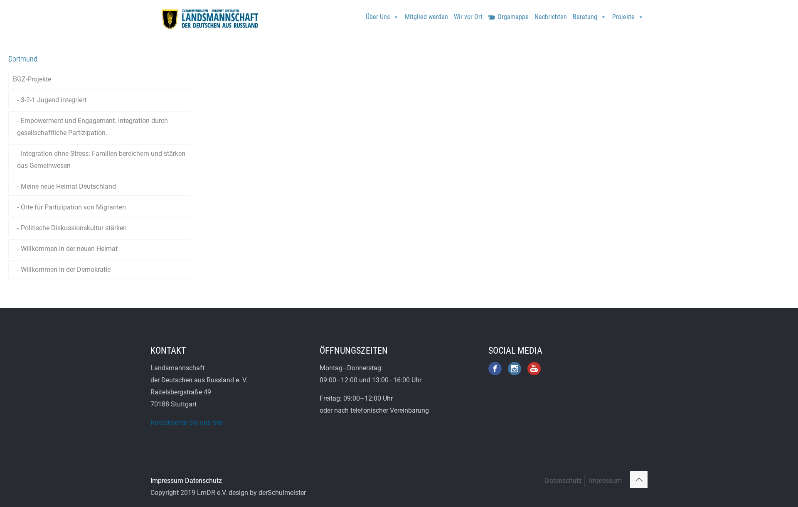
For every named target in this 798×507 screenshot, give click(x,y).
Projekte (623, 17)
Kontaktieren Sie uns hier (186, 422)
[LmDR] (209, 18)
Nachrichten (550, 17)
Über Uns (378, 17)
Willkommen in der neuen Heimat (69, 249)
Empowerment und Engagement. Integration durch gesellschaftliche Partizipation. (92, 127)
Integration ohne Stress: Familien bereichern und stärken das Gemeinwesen (101, 160)
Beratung (585, 17)
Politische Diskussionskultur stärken (74, 228)
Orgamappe (513, 17)
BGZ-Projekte (32, 79)
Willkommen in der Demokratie (66, 269)
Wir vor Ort (468, 17)
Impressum (166, 481)
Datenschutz (203, 481)
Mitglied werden (426, 17)
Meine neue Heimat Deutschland (68, 186)
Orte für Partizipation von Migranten (73, 207)
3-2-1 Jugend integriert (53, 100)
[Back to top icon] (639, 479)
